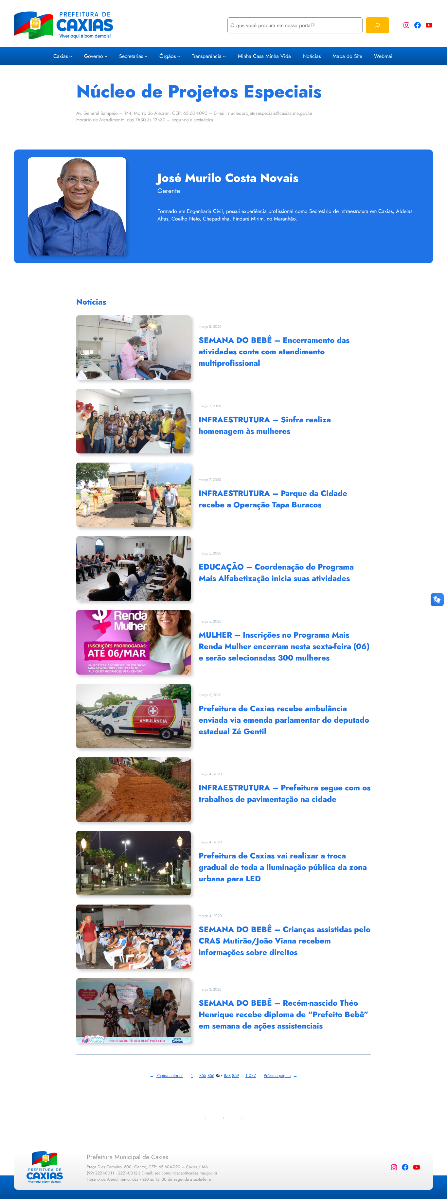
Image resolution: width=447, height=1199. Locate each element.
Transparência (207, 56)
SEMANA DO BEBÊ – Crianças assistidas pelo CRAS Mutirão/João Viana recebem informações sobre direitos (284, 941)
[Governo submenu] (106, 56)
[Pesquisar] (377, 25)
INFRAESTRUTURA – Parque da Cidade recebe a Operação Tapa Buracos (273, 498)
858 (227, 1075)
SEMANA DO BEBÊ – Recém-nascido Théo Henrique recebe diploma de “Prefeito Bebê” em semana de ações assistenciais (283, 1014)
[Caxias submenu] (70, 56)
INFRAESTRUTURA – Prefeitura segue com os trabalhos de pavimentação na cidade (284, 793)
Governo (93, 56)
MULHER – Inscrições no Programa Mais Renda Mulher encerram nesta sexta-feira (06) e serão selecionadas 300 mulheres (284, 646)
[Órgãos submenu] (178, 56)
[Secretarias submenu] (146, 56)
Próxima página (280, 1075)
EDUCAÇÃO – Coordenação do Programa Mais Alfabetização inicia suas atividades (276, 572)
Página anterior (166, 1075)
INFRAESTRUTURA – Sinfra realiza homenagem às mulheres (265, 425)
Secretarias (131, 56)
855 (202, 1075)
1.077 (250, 1075)
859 (235, 1075)
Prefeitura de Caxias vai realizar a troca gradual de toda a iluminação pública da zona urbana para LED (283, 867)
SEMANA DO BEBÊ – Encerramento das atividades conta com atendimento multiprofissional (274, 351)
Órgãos (167, 56)
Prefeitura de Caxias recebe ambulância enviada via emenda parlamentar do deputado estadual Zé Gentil (284, 720)
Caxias (60, 56)
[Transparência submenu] (224, 56)
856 (210, 1075)
